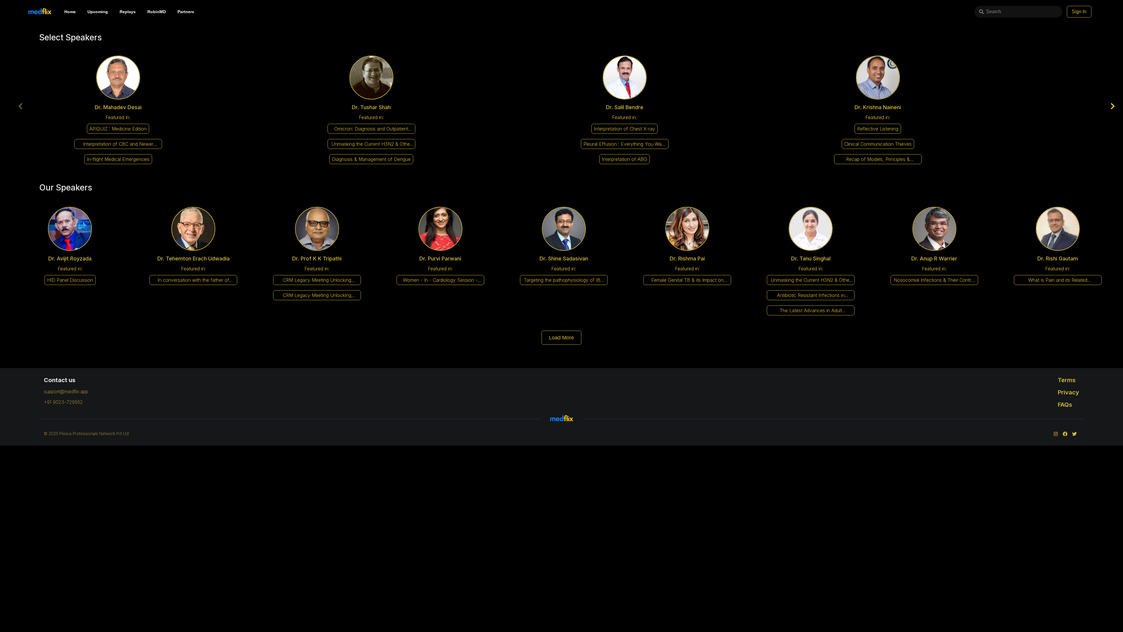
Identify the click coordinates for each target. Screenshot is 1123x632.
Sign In (1079, 11)
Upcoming (97, 11)
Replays (128, 11)
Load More (561, 338)
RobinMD (156, 11)
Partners (186, 11)
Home (70, 11)
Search (993, 11)
